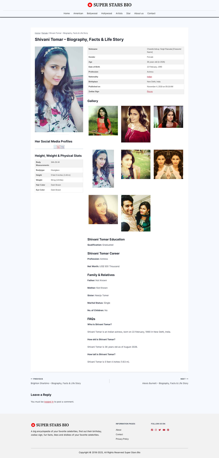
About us (139, 13)
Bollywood (92, 13)
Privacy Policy (122, 439)
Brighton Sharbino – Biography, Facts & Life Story (56, 381)
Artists (119, 13)
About (118, 430)
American (78, 13)
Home (67, 13)
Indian (149, 77)
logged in (49, 401)
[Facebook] (152, 430)
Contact (151, 13)
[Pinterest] (168, 430)
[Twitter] (160, 430)
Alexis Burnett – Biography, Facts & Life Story (165, 381)
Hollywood (106, 13)
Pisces (150, 91)
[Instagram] (156, 430)
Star (128, 13)
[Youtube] (164, 430)
